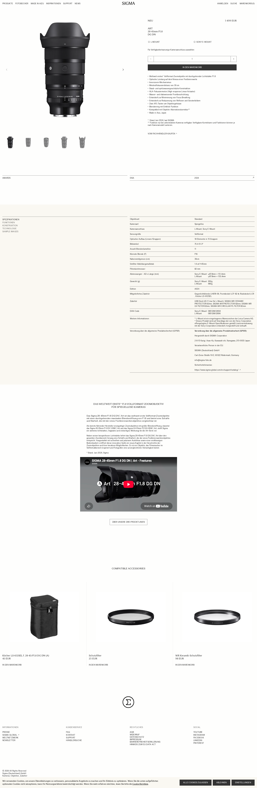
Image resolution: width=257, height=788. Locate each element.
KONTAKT (70, 735)
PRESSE (6, 732)
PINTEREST (198, 743)
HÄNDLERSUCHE (74, 740)
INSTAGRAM (199, 735)
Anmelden (222, 3)
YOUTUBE (198, 732)
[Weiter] (123, 69)
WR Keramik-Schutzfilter (188, 655)
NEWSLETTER (8, 740)
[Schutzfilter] (131, 617)
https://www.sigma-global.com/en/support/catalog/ (217, 370)
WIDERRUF (135, 735)
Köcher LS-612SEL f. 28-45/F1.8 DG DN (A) (25, 655)
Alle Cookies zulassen (195, 782)
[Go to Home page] (128, 3)
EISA (132, 178)
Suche (233, 3)
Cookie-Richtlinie (140, 784)
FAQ (68, 732)
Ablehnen (221, 782)
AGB (132, 732)
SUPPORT (70, 738)
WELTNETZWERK (10, 738)
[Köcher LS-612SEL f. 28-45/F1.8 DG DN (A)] (44, 617)
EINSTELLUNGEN (243, 782)
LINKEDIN (197, 740)
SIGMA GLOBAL (9, 735)
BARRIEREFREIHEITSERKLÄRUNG (145, 742)
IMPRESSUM (135, 739)
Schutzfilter (95, 655)
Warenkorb (247, 3)
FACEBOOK (198, 738)
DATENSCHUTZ (137, 737)
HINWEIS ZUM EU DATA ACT (143, 744)
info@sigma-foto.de (203, 360)
